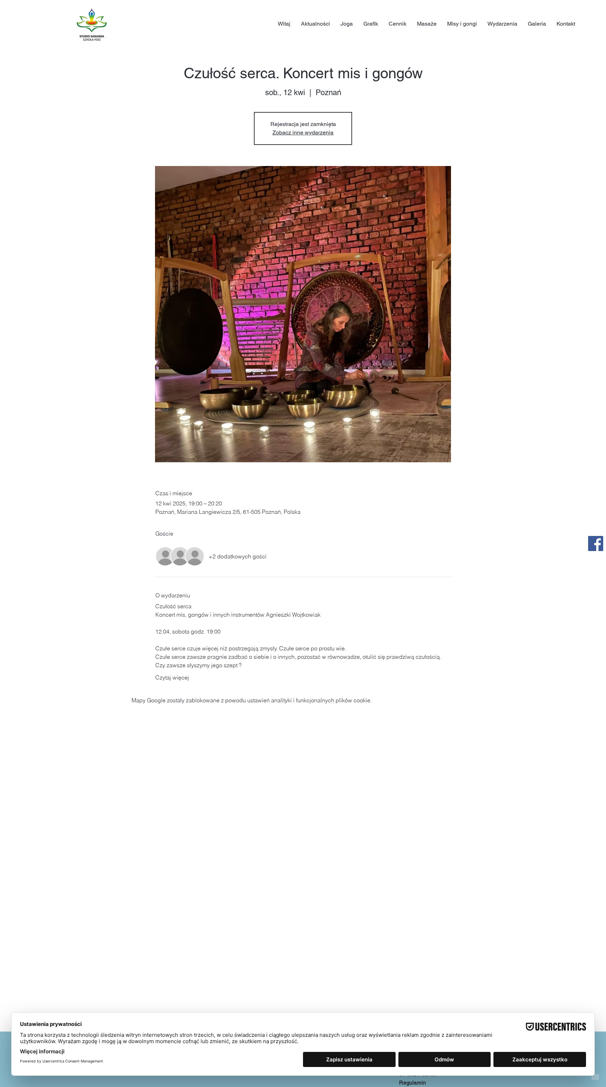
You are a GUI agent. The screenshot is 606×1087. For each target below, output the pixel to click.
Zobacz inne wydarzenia (303, 132)
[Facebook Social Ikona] (595, 543)
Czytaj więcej (172, 677)
